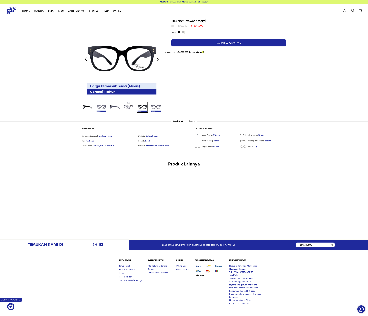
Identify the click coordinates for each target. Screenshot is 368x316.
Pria (51, 11)
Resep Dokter (125, 277)
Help (106, 11)
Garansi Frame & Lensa (158, 273)
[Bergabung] (331, 244)
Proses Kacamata (127, 270)
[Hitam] (99, 211)
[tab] (178, 121)
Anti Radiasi (76, 11)
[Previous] (86, 59)
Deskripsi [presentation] (178, 121)
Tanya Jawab (125, 266)
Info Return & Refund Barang (157, 267)
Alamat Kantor (182, 270)
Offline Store (182, 266)
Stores (94, 11)
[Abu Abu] (103, 211)
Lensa (121, 273)
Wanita (39, 11)
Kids (61, 11)
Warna (173, 32)
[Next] (157, 59)
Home (26, 11)
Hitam (179, 32)
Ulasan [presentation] (191, 121)
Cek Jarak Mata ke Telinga (130, 280)
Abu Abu (183, 32)
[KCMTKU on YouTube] (101, 245)
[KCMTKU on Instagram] (95, 245)
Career (118, 11)
